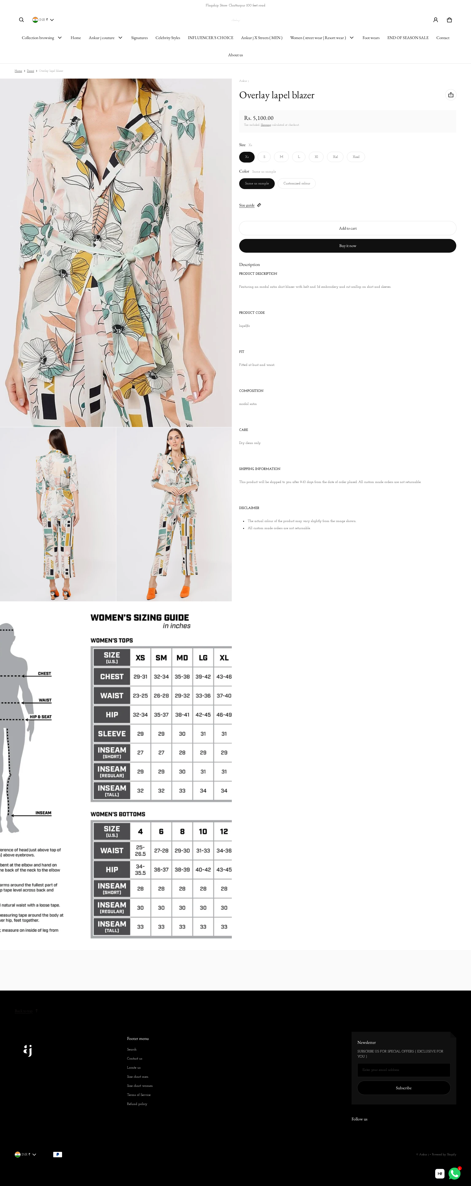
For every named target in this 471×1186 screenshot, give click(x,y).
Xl (316, 157)
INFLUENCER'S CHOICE (210, 37)
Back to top (24, 1010)
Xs (247, 157)
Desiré (30, 70)
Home (76, 37)
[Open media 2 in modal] (116, 253)
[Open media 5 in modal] (116, 776)
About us (235, 54)
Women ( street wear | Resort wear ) (318, 37)
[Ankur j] (235, 20)
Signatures (139, 37)
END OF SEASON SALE (408, 37)
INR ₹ (43, 20)
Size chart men (137, 1077)
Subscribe (404, 1087)
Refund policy (137, 1104)
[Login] (436, 20)
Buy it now (347, 245)
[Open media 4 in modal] (174, 514)
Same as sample (257, 183)
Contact (442, 37)
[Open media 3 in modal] (58, 514)
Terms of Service (139, 1095)
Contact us (134, 1059)
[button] (21, 20)
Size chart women (140, 1086)
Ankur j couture (102, 37)
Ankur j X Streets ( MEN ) (261, 37)
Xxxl (356, 157)
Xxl (335, 157)
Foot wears (371, 37)
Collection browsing (38, 37)
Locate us (134, 1068)
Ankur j (424, 1154)
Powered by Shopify (444, 1154)
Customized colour (297, 183)
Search (132, 1049)
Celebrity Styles (168, 37)
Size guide (247, 205)
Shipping (266, 125)
